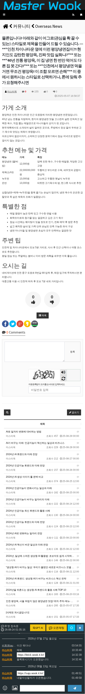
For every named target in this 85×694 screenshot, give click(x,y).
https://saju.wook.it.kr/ (30, 673)
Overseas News (48, 26)
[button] (4, 15)
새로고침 (63, 378)
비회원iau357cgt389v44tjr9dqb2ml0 (9, 645)
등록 (72, 351)
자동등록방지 (34, 367)
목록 (43, 315)
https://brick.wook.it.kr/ (31, 654)
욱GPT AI (38, 628)
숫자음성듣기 (63, 372)
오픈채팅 (58, 628)
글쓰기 (75, 412)
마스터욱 (7, 650)
